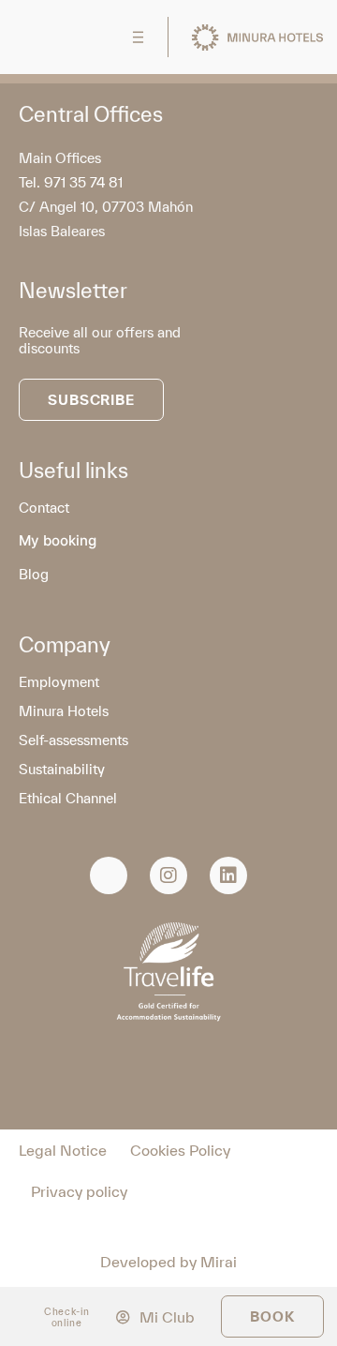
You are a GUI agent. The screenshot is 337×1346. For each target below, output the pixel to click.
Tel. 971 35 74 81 (71, 182)
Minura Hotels (64, 711)
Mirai (218, 1261)
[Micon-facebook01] (108, 875)
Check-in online (67, 1317)
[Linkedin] (228, 875)
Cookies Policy (180, 1150)
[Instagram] (168, 875)
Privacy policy (79, 1191)
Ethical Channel (68, 798)
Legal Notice (63, 1150)
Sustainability (62, 769)
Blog (34, 574)
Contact (44, 508)
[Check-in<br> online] (28, 1316)
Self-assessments (73, 740)
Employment (59, 682)
